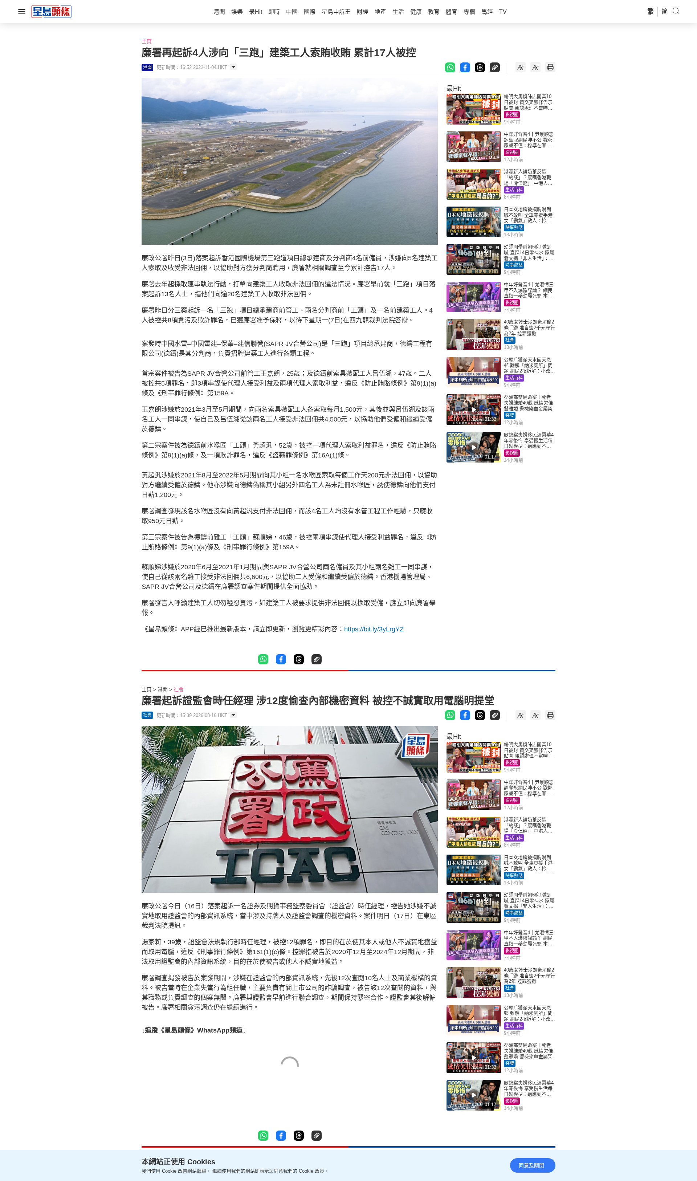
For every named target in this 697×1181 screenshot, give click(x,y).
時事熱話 (514, 227)
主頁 (147, 41)
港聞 (163, 689)
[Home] (51, 11)
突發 (509, 415)
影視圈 (511, 115)
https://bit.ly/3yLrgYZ (374, 629)
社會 (509, 340)
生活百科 (514, 190)
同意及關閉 (531, 1165)
